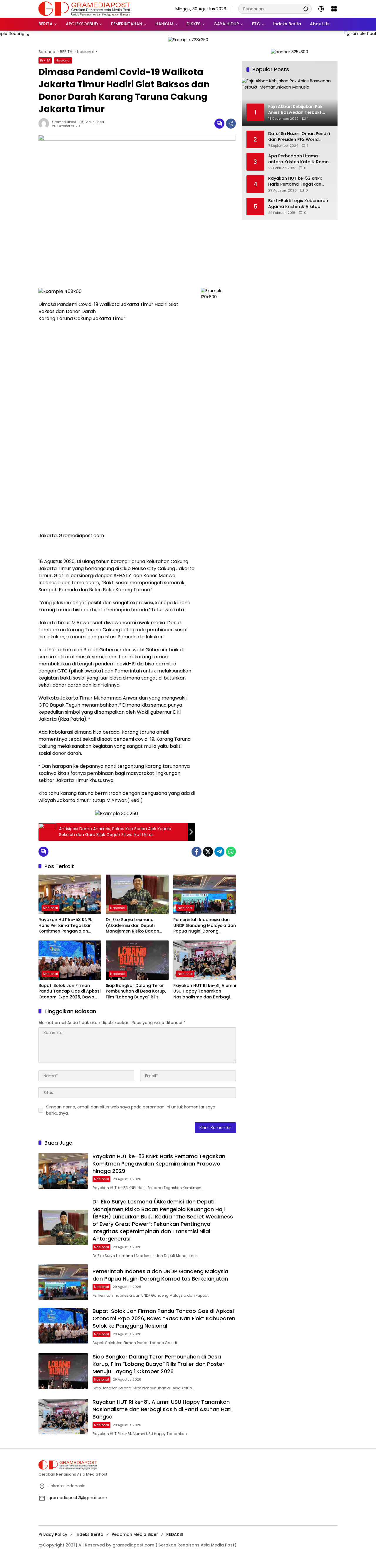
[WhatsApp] (231, 852)
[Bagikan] (231, 124)
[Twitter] (208, 852)
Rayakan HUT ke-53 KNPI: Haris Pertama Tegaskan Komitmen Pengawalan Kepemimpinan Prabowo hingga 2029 (65, 925)
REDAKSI (174, 1534)
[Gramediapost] (84, 8)
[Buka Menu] (334, 8)
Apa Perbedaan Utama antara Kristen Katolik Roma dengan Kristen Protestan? (298, 159)
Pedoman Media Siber (135, 1534)
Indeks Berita (89, 1534)
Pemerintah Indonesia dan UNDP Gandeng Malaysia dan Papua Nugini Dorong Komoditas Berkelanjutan (204, 925)
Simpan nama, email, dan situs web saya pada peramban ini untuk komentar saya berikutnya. (130, 1110)
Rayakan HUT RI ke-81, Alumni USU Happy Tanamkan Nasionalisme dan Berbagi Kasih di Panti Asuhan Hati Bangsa (204, 991)
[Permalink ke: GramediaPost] (45, 123)
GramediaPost (64, 122)
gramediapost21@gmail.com (77, 1498)
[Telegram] (219, 852)
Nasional (63, 60)
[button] (306, 9)
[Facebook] (197, 852)
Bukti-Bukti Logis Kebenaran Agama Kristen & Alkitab (298, 203)
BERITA (45, 60)
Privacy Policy (52, 1534)
